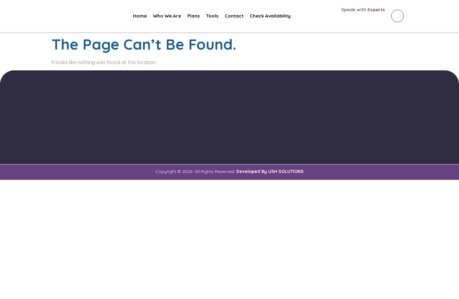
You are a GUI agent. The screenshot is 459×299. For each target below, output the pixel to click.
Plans (193, 16)
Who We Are (167, 16)
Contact (234, 16)
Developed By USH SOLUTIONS (270, 171)
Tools (212, 16)
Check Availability (270, 16)
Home (140, 16)
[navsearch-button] (397, 16)
